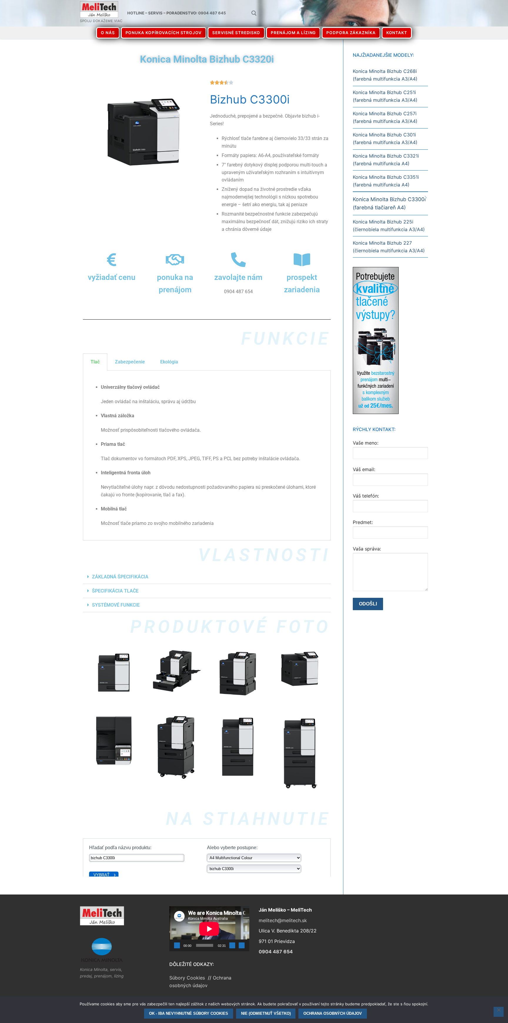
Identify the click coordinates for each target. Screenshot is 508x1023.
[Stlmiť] (232, 945)
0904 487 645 (212, 13)
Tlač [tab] (95, 362)
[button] (207, 577)
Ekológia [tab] (169, 362)
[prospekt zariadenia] (302, 259)
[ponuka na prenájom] (175, 259)
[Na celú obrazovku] (242, 945)
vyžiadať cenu (112, 277)
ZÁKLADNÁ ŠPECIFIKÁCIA (120, 577)
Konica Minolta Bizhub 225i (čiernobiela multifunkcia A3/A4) (389, 225)
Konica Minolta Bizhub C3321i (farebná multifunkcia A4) (386, 159)
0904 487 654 (276, 951)
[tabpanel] (207, 455)
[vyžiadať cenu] (111, 259)
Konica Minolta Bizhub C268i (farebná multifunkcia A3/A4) (385, 75)
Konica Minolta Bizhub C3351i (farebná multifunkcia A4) (386, 181)
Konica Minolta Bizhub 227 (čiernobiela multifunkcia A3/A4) (389, 246)
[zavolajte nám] (238, 259)
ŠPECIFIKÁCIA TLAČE (115, 591)
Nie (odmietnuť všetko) (266, 1013)
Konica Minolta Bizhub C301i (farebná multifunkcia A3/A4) (385, 138)
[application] (209, 928)
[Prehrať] (177, 945)
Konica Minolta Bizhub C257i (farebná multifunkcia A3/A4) (385, 117)
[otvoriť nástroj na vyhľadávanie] (254, 13)
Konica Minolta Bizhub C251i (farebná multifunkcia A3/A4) (385, 96)
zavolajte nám (238, 277)
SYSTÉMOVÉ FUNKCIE (116, 605)
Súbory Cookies (187, 978)
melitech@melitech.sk (283, 920)
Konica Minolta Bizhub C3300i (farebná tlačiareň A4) (389, 203)
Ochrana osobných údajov (332, 1013)
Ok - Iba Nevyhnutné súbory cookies (188, 1013)
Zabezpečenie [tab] (130, 362)
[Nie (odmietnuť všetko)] (499, 1012)
